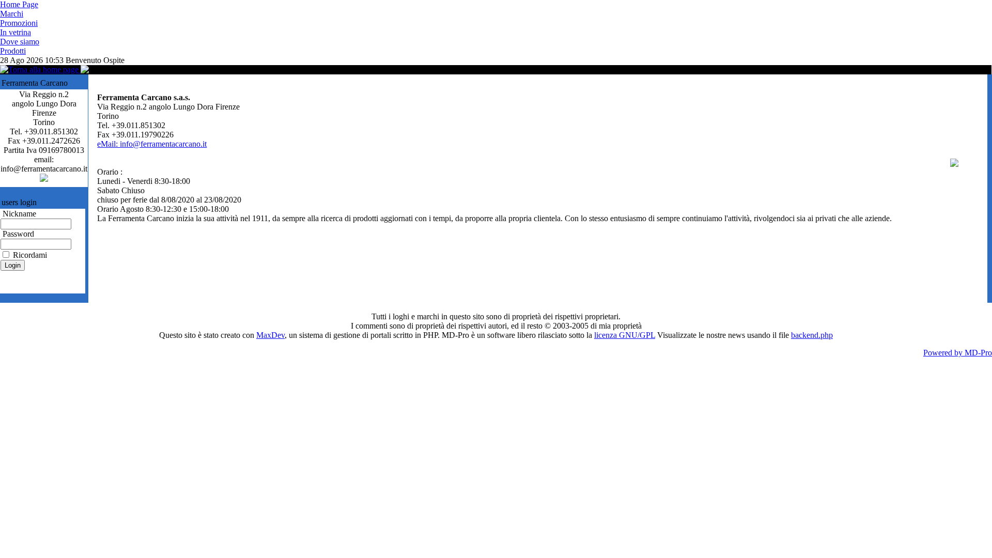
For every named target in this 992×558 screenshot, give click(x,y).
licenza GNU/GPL (624, 335)
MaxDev (270, 335)
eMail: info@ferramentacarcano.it (152, 144)
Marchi (11, 13)
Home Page (19, 4)
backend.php (812, 335)
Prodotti (13, 51)
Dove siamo (19, 41)
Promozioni (19, 23)
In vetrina (15, 32)
